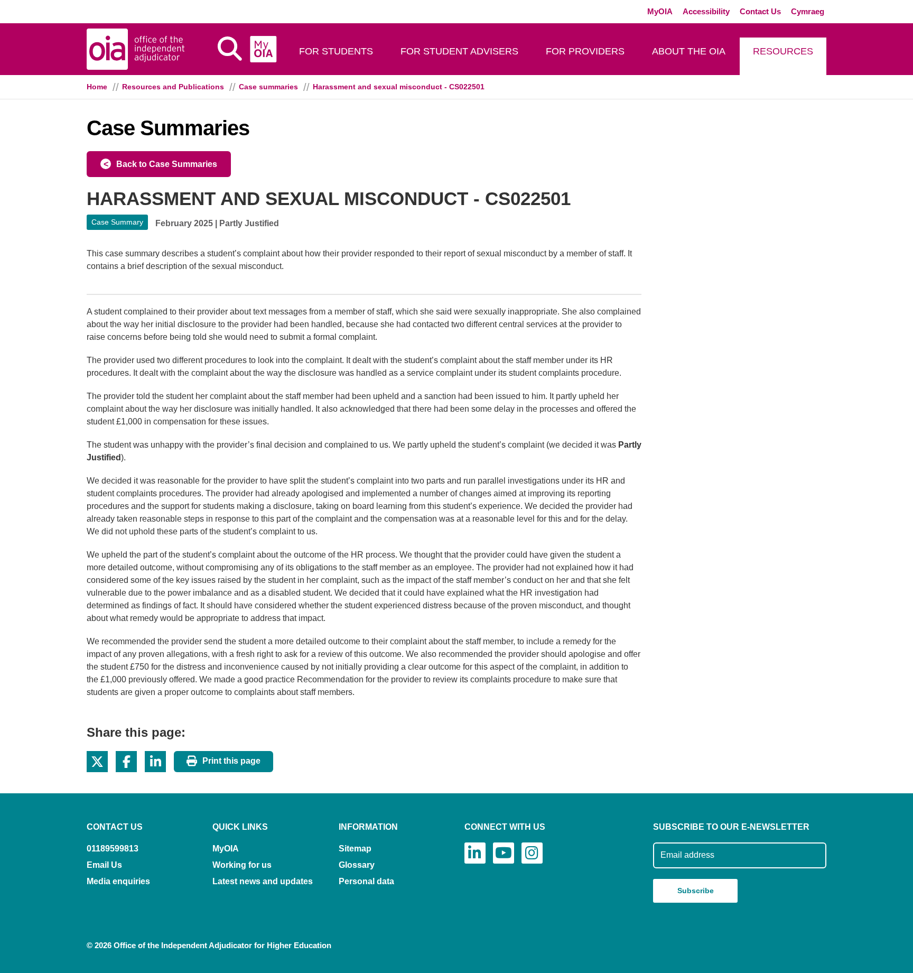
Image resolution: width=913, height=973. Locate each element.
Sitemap (355, 848)
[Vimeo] (503, 853)
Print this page (231, 760)
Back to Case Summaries (166, 164)
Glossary (357, 864)
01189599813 (112, 848)
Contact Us (760, 11)
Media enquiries (118, 881)
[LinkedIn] (475, 853)
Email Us (104, 864)
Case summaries (268, 86)
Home (97, 86)
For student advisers (459, 51)
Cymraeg (807, 11)
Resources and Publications (173, 86)
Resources (783, 51)
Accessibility (706, 11)
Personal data (366, 881)
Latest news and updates (262, 881)
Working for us (242, 864)
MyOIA (660, 11)
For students (336, 51)
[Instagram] (532, 853)
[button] (97, 761)
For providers (585, 51)
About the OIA (688, 51)
